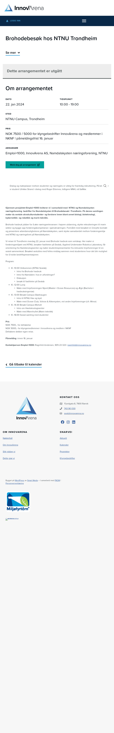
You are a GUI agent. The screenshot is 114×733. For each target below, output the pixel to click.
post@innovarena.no (74, 413)
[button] (105, 186)
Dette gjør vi (9, 458)
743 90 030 (69, 408)
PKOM (57, 480)
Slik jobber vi (9, 451)
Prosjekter (65, 451)
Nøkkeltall (8, 438)
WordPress (19, 480)
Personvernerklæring (15, 483)
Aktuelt (63, 438)
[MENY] (84, 21)
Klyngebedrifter (67, 458)
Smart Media (32, 480)
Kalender (64, 445)
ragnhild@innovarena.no (79, 345)
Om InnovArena (10, 445)
